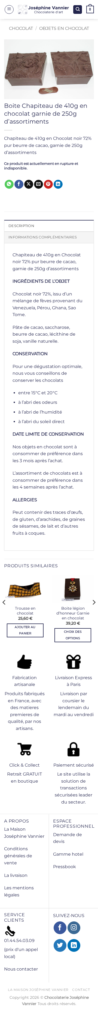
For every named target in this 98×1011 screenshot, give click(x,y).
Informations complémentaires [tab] (42, 237)
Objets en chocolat (64, 28)
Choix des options (73, 635)
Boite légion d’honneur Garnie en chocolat (72, 613)
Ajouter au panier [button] (25, 630)
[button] (9, 9)
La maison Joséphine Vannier (38, 990)
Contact (81, 990)
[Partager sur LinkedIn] (58, 184)
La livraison (15, 875)
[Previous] (4, 613)
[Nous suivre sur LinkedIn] (74, 945)
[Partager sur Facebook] (18, 184)
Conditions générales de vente (18, 855)
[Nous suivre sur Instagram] (74, 927)
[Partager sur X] (28, 184)
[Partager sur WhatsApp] (9, 184)
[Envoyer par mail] (38, 184)
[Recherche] (77, 9)
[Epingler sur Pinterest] (48, 184)
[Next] (93, 613)
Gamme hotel (68, 854)
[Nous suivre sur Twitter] (60, 945)
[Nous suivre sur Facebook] (60, 927)
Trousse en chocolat (25, 610)
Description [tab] (21, 226)
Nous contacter (21, 969)
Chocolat (21, 28)
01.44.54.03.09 (19, 940)
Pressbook (64, 866)
